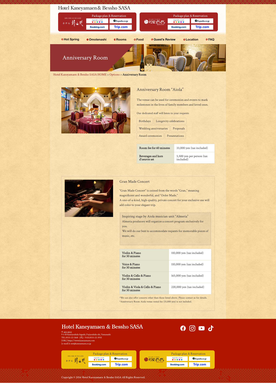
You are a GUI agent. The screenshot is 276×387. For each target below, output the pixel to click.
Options (114, 74)
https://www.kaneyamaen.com (81, 340)
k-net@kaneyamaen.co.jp (80, 343)
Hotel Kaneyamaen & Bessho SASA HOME (80, 74)
